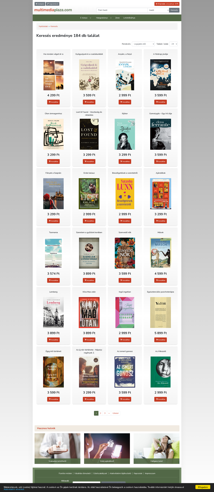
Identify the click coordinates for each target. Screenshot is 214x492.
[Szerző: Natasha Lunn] (125, 193)
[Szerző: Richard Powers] (53, 372)
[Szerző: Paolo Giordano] (53, 253)
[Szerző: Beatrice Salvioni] (161, 372)
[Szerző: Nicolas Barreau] (53, 193)
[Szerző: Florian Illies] (89, 253)
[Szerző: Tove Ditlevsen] (125, 134)
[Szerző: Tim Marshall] (161, 74)
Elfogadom (203, 487)
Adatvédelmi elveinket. (14, 489)
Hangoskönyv (102, 17)
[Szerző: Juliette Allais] (89, 74)
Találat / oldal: (162, 44)
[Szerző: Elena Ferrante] (161, 134)
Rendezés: (126, 44)
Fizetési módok (65, 473)
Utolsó (116, 413)
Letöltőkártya (129, 17)
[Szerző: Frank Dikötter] (89, 312)
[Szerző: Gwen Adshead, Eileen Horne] (125, 372)
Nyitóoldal (43, 26)
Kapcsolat (138, 473)
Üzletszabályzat (100, 473)
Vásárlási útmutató (82, 473)
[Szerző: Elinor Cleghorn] (125, 253)
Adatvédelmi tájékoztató (120, 473)
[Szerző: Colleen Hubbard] (125, 312)
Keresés (174, 10)
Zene (117, 17)
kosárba (54, 102)
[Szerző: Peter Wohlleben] (89, 193)
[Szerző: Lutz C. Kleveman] (53, 312)
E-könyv (83, 17)
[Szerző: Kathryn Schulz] (89, 134)
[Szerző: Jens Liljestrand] (53, 74)
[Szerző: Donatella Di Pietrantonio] (125, 74)
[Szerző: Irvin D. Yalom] (53, 134)
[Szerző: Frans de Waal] (161, 253)
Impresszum (150, 473)
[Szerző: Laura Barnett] (161, 193)
